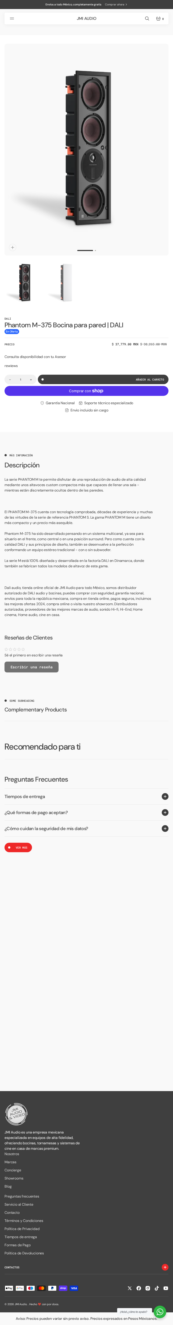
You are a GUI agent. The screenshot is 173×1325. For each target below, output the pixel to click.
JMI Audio (21, 1304)
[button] (12, 18)
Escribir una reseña (32, 667)
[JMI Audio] (86, 1114)
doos (55, 1304)
